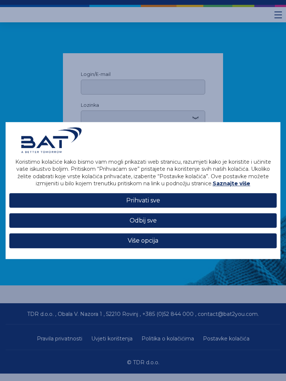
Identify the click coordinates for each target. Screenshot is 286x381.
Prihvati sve (143, 200)
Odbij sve (143, 220)
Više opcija (143, 240)
